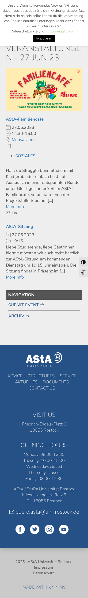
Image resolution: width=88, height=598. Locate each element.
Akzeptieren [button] (44, 38)
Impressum (43, 567)
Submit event (23, 305)
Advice (14, 376)
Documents (56, 382)
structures (41, 376)
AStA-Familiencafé (25, 119)
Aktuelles (26, 382)
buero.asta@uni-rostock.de (47, 511)
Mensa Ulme (24, 139)
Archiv (16, 316)
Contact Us (42, 388)
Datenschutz (43, 573)
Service (68, 376)
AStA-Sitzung (19, 226)
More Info (15, 206)
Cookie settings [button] (61, 31)
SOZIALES (25, 156)
